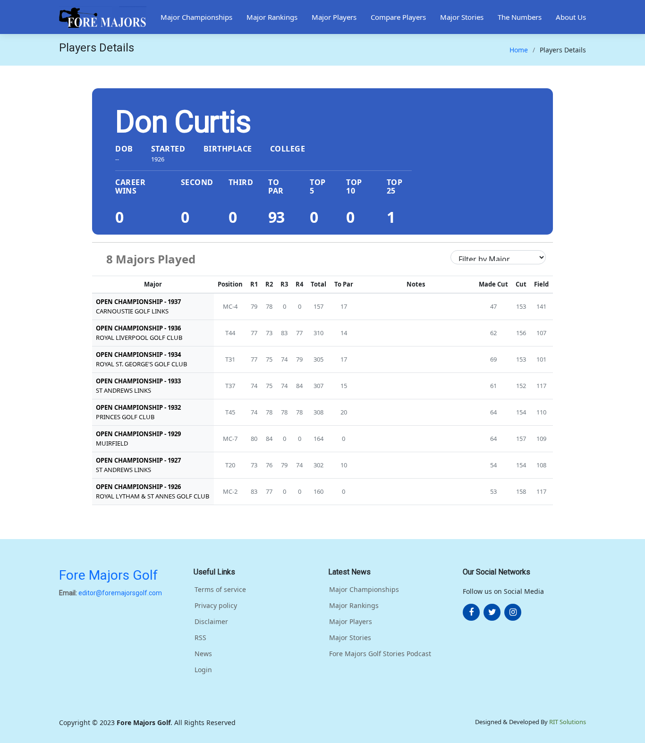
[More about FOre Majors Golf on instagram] (512, 612)
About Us (571, 17)
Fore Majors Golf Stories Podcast (380, 653)
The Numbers (520, 17)
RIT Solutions (567, 722)
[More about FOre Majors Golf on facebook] (471, 612)
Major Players (334, 17)
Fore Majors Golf (108, 575)
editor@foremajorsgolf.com (120, 593)
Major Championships (196, 17)
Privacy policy (216, 605)
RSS (200, 637)
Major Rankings (271, 17)
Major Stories (462, 17)
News (203, 653)
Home (518, 49)
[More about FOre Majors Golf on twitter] (492, 612)
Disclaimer (211, 621)
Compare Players (398, 17)
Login (203, 670)
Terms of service (220, 589)
